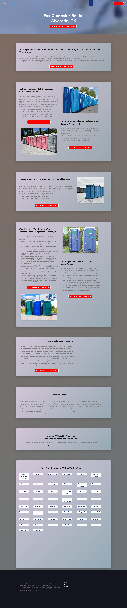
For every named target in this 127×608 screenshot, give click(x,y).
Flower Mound (23, 512)
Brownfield (96, 512)
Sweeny (23, 484)
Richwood (96, 519)
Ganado (38, 474)
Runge (82, 474)
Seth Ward (52, 512)
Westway (38, 506)
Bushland (38, 519)
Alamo (82, 525)
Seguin (82, 491)
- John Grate (71, 411)
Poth (96, 491)
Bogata (67, 525)
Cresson (96, 525)
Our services (66, 586)
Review (96, 3)
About (109, 3)
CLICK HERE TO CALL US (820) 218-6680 (63, 26)
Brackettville (38, 499)
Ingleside (24, 499)
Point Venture (52, 474)
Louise (53, 519)
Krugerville (23, 519)
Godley (52, 506)
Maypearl (82, 512)
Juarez (53, 491)
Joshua (96, 506)
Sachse (23, 491)
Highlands (67, 506)
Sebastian (24, 506)
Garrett (52, 525)
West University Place (24, 476)
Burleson (67, 474)
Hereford (53, 499)
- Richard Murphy (41, 413)
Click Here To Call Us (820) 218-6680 (61, 66)
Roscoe (81, 499)
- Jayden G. (101, 409)
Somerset (67, 484)
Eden (96, 499)
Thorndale (67, 512)
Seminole (38, 525)
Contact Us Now (118, 3)
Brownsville (81, 506)
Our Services (103, 3)
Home (90, 3)
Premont (38, 530)
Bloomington (53, 484)
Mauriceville (67, 519)
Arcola (38, 491)
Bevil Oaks (23, 530)
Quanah (38, 484)
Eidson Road (96, 484)
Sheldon (23, 525)
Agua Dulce (81, 519)
